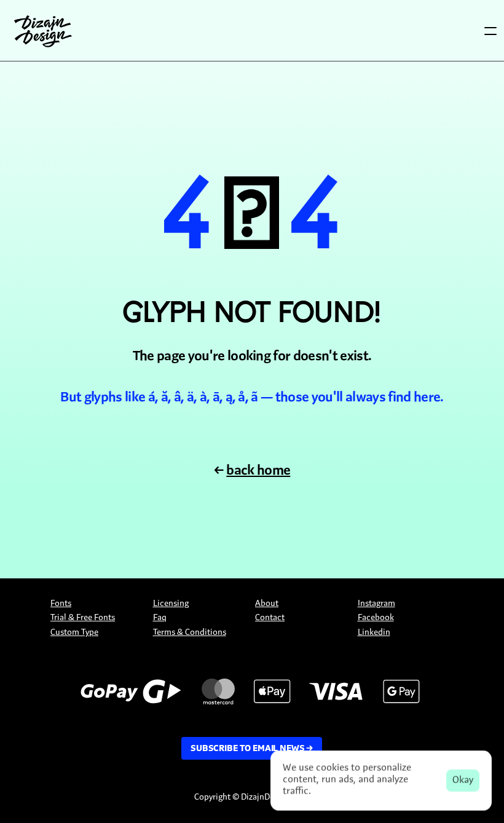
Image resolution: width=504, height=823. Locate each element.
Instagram (376, 603)
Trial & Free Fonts (82, 618)
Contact (270, 618)
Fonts (60, 603)
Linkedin (374, 632)
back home (258, 471)
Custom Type (74, 632)
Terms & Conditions (189, 632)
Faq (160, 618)
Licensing (171, 603)
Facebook (376, 618)
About (266, 603)
